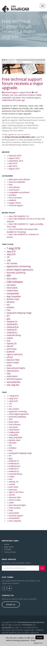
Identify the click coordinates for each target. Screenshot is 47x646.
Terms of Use (10, 552)
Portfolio (7, 549)
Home (6, 544)
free (23, 97)
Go (42, 568)
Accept (39, 637)
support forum (25, 92)
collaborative (7, 100)
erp (11, 95)
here (41, 643)
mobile (38, 95)
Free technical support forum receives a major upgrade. (22, 83)
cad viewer (16, 97)
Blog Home (8, 547)
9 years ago (20, 100)
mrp (16, 95)
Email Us (10, 604)
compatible (6, 97)
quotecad (22, 95)
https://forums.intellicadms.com (20, 137)
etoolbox (31, 95)
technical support (11, 92)
